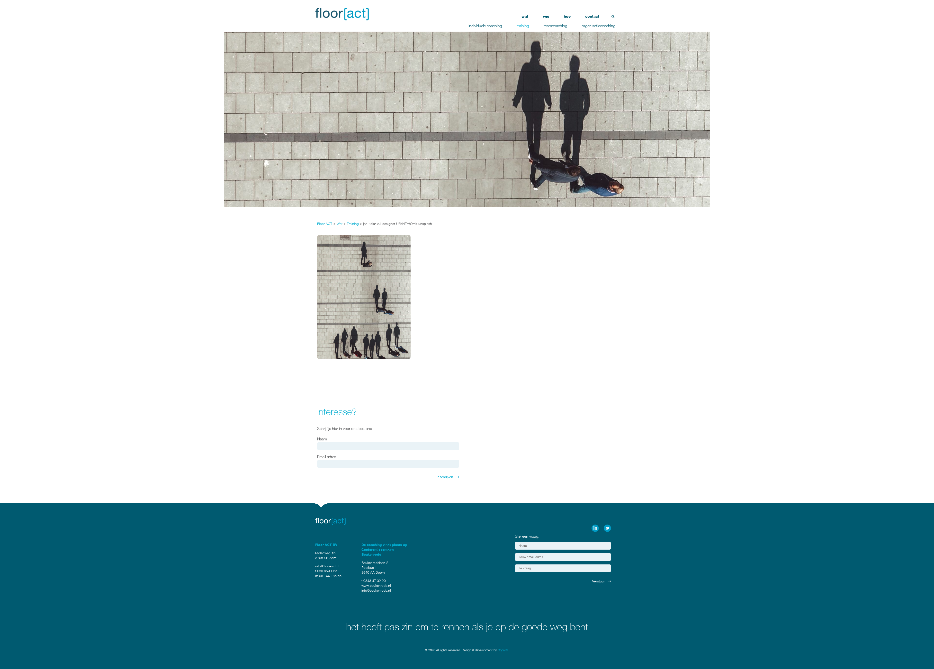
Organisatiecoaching (598, 26)
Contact (592, 16)
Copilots (503, 650)
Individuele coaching (485, 26)
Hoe (567, 16)
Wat (524, 16)
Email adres (326, 457)
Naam (322, 439)
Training (523, 26)
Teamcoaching (555, 26)
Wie (546, 16)
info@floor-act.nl (327, 566)
